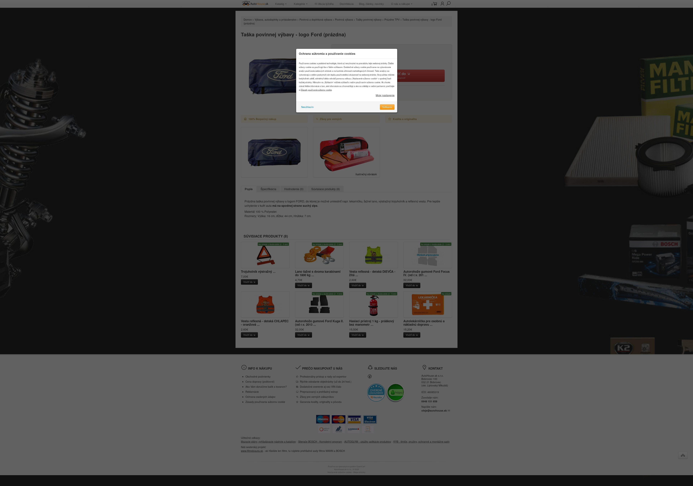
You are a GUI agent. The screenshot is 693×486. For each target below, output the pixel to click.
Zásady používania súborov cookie (316, 89)
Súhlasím (387, 107)
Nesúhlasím (307, 107)
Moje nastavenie (385, 95)
